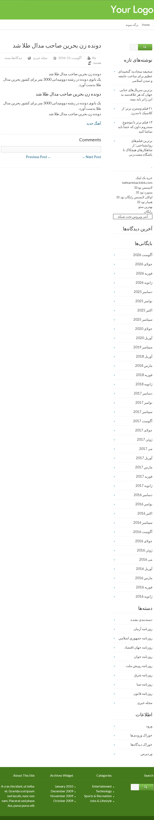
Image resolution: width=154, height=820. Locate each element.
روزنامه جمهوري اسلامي (135, 638)
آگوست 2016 (142, 532)
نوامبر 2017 (143, 402)
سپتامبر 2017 (142, 412)
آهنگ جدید (93, 123)
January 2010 (64, 786)
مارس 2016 (143, 578)
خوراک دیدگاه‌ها (141, 744)
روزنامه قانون (143, 693)
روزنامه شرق (143, 675)
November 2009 (61, 796)
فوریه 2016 (144, 587)
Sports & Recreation (98, 796)
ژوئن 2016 (144, 550)
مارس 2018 (143, 365)
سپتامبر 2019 (142, 347)
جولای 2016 (143, 541)
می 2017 (145, 449)
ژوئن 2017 (144, 439)
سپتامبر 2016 (142, 522)
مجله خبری (40, 58)
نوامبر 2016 (143, 504)
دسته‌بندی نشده (141, 620)
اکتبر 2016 (144, 513)
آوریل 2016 (144, 569)
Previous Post (38, 157)
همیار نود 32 (144, 202)
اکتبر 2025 (144, 310)
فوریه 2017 (144, 476)
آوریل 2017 (144, 458)
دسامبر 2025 (143, 292)
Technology (104, 791)
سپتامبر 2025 (142, 319)
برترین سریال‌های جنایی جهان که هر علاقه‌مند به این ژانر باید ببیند (136, 94)
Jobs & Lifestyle (101, 801)
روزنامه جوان (143, 656)
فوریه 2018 (144, 375)
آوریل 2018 (144, 356)
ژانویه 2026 (144, 282)
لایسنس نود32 (143, 187)
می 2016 (145, 559)
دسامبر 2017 (143, 393)
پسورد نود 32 (144, 192)
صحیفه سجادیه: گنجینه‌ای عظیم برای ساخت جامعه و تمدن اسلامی (135, 76)
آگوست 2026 (142, 255)
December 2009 (62, 791)
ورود (149, 726)
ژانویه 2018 (144, 384)
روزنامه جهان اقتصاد (138, 647)
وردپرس (146, 754)
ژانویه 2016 (144, 596)
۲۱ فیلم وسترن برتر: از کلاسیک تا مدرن (137, 110)
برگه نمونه (132, 24)
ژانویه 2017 (144, 485)
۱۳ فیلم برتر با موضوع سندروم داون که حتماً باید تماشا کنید (135, 126)
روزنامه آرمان (143, 629)
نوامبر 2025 (143, 301)
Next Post (91, 157)
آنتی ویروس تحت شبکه (133, 216)
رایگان (148, 211)
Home (146, 24)
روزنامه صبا (144, 684)
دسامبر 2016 (143, 495)
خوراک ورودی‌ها (141, 735)
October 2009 (63, 801)
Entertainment (102, 786)
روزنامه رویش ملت (139, 666)
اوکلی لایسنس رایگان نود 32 (134, 197)
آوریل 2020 (144, 338)
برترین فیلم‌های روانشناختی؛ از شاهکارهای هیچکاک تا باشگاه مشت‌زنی (137, 147)
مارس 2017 (143, 467)
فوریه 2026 (144, 273)
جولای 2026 (143, 264)
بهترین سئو (145, 207)
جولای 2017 (143, 430)
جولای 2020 (143, 329)
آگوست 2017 (142, 421)
